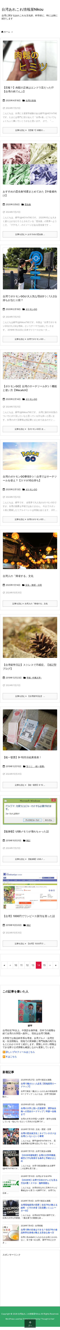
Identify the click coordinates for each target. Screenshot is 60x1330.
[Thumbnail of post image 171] (30, 164)
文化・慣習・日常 (33, 585)
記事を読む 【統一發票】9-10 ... (30, 785)
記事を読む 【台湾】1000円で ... (30, 943)
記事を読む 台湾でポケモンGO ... (30, 339)
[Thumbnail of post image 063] (30, 637)
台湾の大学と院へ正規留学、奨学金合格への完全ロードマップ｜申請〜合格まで (38, 1111)
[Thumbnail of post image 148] (30, 366)
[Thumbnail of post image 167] (30, 890)
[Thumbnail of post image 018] (30, 730)
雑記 (28, 840)
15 (44, 965)
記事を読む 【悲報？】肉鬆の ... (30, 130)
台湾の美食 (31, 100)
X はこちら (11, 1056)
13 (33, 965)
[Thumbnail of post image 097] (30, 268)
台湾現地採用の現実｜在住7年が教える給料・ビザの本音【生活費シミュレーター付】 (39, 1207)
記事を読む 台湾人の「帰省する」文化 (30, 603)
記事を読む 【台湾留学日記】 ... (30, 696)
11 (21, 965)
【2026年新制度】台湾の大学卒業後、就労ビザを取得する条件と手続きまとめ (39, 1158)
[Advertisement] (29, 1279)
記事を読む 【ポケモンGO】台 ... (30, 429)
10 (16, 965)
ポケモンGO (31, 309)
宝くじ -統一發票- (35, 766)
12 (27, 965)
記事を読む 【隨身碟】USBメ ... (30, 859)
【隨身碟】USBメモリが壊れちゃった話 (26, 831)
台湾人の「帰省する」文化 (18, 576)
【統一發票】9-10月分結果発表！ (22, 757)
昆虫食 (28, 204)
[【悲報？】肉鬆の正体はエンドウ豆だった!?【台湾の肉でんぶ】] (30, 60)
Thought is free (47, 1319)
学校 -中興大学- (34, 677)
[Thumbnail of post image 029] (30, 811)
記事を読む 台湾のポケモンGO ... (30, 519)
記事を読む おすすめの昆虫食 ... (30, 234)
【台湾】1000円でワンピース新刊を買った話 (29, 916)
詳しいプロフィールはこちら (20, 1051)
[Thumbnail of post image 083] (30, 456)
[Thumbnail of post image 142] (30, 550)
